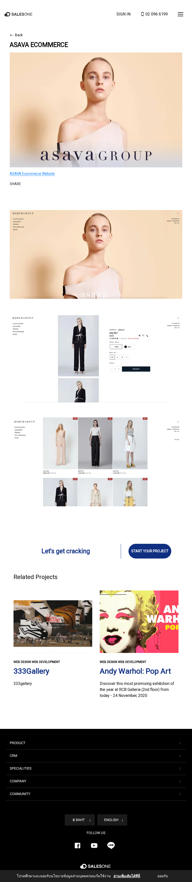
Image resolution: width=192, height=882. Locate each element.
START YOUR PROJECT (149, 551)
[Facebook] (77, 845)
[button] (180, 14)
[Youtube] (94, 845)
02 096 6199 (156, 14)
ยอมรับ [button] (159, 876)
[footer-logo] (96, 868)
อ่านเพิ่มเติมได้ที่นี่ (124, 876)
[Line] (111, 845)
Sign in (123, 14)
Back (19, 35)
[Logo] (19, 14)
